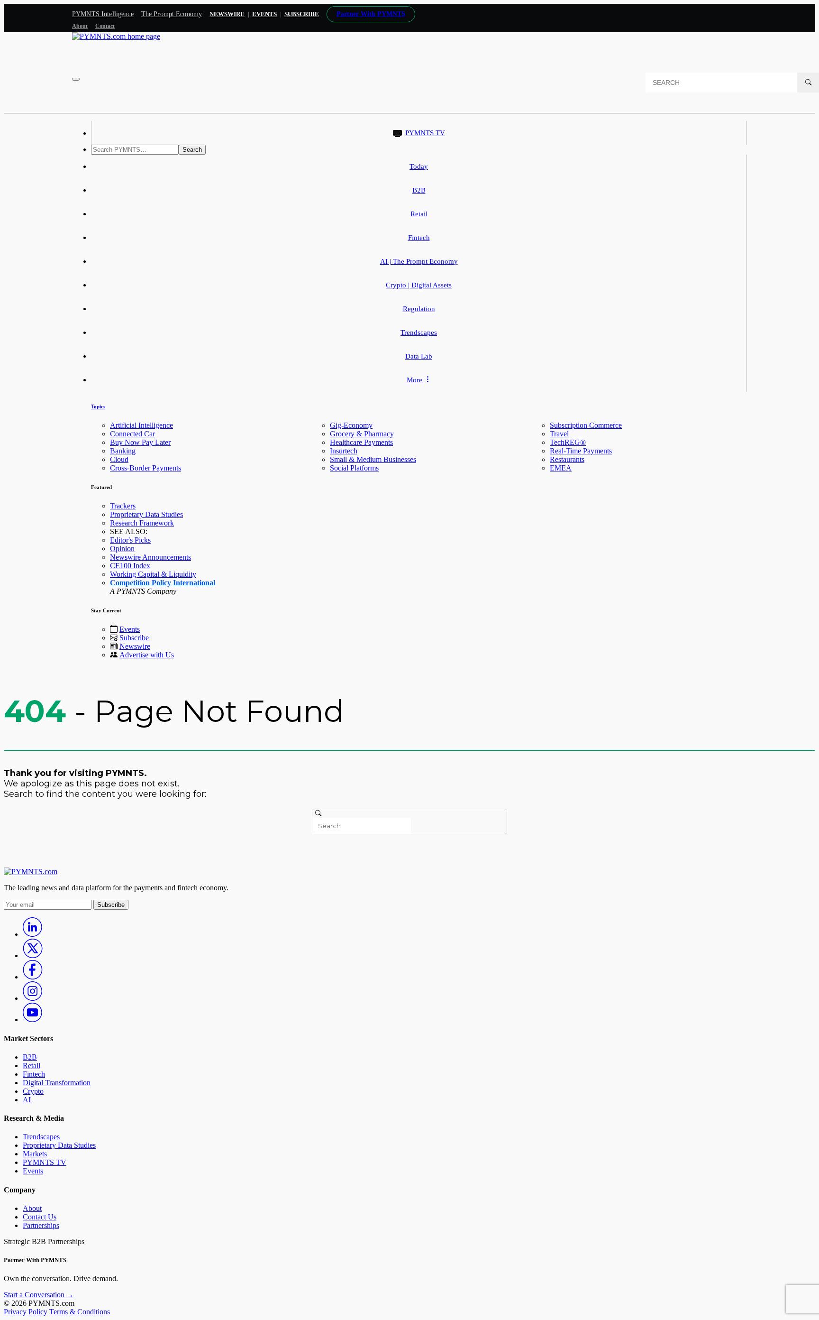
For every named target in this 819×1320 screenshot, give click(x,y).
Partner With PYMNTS (371, 14)
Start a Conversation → (39, 1295)
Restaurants (567, 459)
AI (27, 1100)
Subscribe (134, 638)
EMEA (561, 468)
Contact (105, 26)
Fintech (419, 237)
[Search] (808, 82)
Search (192, 149)
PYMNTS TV (425, 133)
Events (264, 14)
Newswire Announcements (150, 557)
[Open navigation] (76, 79)
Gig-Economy (351, 425)
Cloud (119, 459)
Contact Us (39, 1217)
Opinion (122, 549)
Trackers (123, 506)
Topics (98, 406)
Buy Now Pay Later (140, 442)
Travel (559, 434)
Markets (35, 1154)
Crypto (33, 1091)
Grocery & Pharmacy (362, 434)
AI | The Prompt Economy (419, 261)
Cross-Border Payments (145, 468)
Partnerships (41, 1225)
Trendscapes (418, 332)
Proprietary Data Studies (146, 514)
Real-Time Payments (581, 451)
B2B (419, 190)
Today (419, 166)
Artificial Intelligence (141, 425)
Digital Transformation (57, 1083)
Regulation (419, 309)
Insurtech (343, 451)
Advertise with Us (146, 655)
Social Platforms (354, 468)
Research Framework (142, 523)
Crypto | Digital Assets (419, 285)
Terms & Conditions (79, 1312)
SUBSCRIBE (301, 14)
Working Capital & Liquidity (153, 574)
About (80, 26)
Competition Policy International (162, 583)
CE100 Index (130, 566)
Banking (123, 451)
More (415, 380)
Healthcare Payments (361, 442)
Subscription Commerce (586, 425)
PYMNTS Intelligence (103, 14)
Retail (419, 214)
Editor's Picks (130, 540)
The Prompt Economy (171, 14)
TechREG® (568, 442)
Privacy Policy (25, 1312)
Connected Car (132, 434)
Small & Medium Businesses (373, 459)
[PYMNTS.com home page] (116, 36)
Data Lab (418, 356)
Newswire (227, 14)
